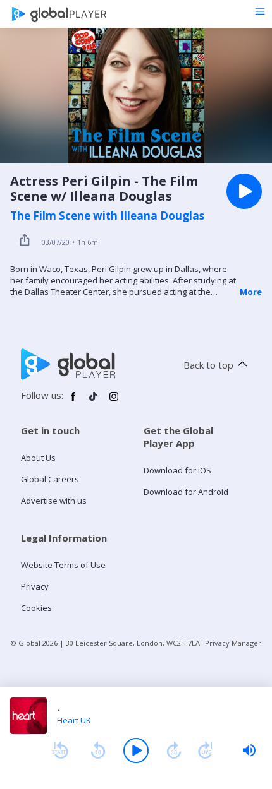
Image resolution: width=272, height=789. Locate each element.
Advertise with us (54, 500)
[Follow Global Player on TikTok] (93, 401)
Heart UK (74, 720)
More (251, 291)
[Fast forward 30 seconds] (174, 750)
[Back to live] (205, 750)
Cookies (36, 608)
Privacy (35, 586)
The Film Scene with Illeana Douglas (107, 216)
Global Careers (50, 479)
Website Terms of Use (63, 565)
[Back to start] (60, 750)
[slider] (249, 750)
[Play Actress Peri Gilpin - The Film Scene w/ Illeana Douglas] (244, 191)
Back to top (208, 365)
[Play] (136, 750)
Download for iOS (177, 470)
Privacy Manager (233, 643)
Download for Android (186, 491)
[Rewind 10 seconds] (98, 750)
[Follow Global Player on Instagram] (114, 401)
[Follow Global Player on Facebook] (73, 401)
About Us (38, 457)
